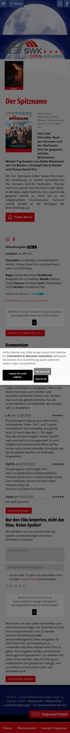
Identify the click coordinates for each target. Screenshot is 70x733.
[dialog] (35, 366)
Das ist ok (41, 378)
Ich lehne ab (42, 371)
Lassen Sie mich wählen (18, 375)
